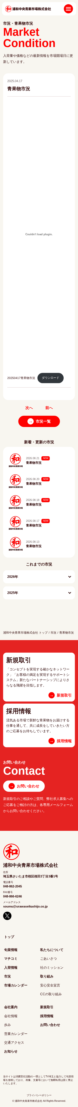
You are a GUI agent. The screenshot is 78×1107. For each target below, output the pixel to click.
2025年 (12, 593)
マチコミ (10, 958)
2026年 (12, 576)
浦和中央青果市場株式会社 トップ (25, 632)
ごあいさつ (48, 958)
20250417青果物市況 (21, 377)
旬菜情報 (10, 950)
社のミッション (51, 967)
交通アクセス (14, 1042)
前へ (49, 408)
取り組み (46, 976)
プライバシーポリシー (39, 1095)
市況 (53, 632)
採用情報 (46, 1016)
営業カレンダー (15, 1034)
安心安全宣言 (50, 985)
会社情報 (10, 1016)
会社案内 (10, 1007)
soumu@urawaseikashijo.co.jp (25, 906)
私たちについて (51, 950)
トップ (9, 937)
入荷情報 (10, 967)
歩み (7, 1025)
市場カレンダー (15, 985)
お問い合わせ (24, 786)
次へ (29, 408)
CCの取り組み (51, 994)
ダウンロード (50, 377)
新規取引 (46, 1007)
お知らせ (10, 1051)
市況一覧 (39, 421)
